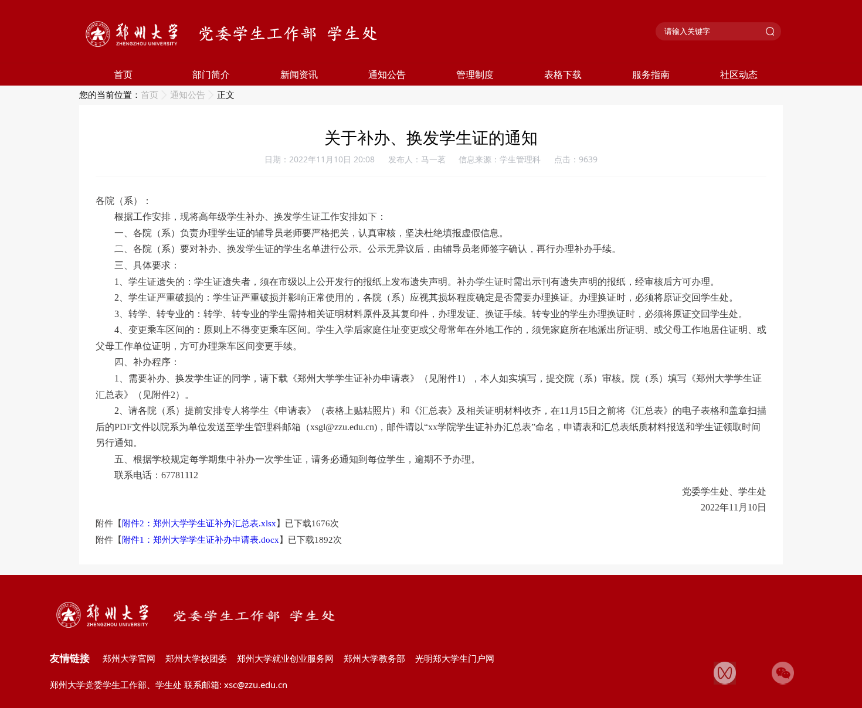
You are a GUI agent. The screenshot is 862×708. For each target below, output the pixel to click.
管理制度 (475, 74)
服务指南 (651, 74)
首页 (123, 74)
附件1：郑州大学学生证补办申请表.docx (200, 539)
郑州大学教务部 (374, 658)
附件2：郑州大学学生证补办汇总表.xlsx (199, 523)
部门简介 (211, 74)
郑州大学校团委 (196, 658)
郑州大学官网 (129, 658)
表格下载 (563, 74)
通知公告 (387, 74)
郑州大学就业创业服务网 (285, 658)
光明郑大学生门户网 (454, 658)
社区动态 (739, 74)
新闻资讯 (299, 74)
